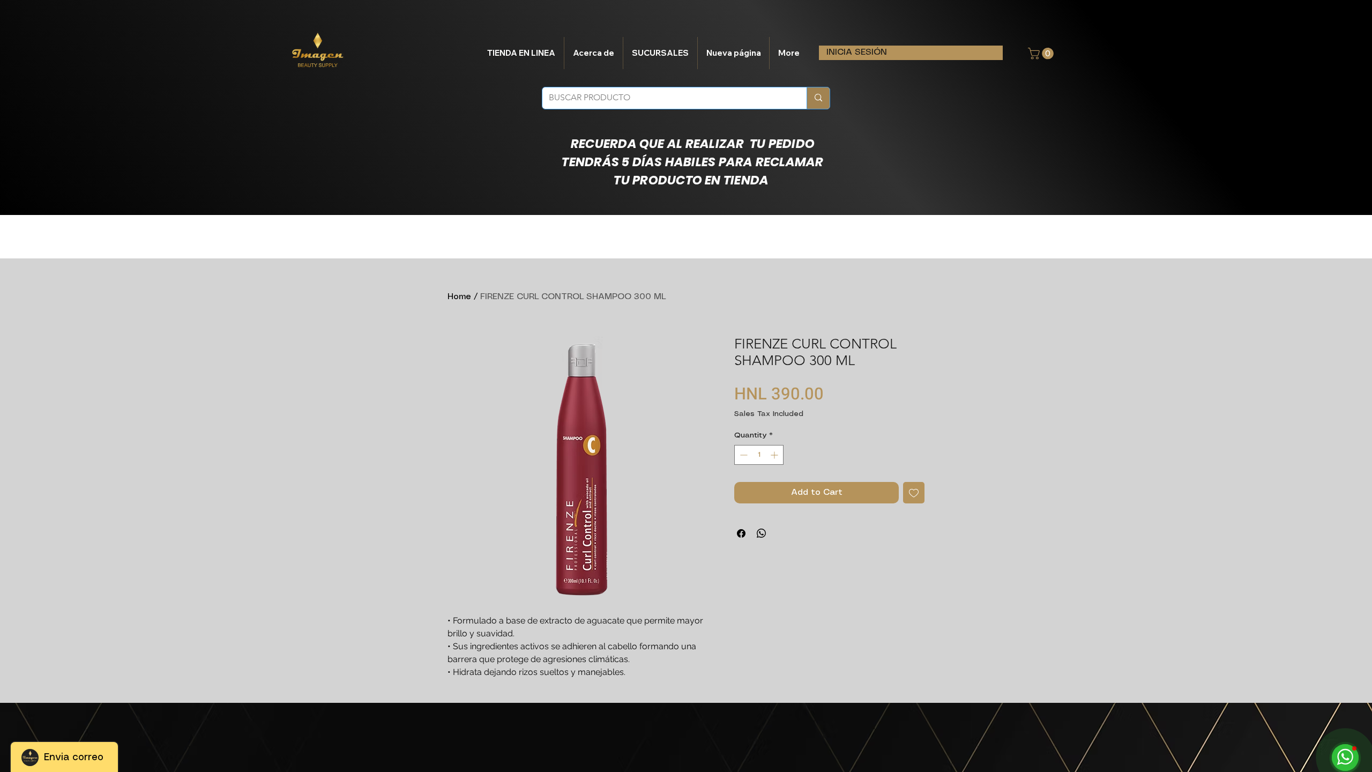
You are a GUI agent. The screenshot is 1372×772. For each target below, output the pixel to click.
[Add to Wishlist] (913, 492)
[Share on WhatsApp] (761, 533)
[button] (1042, 54)
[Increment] (775, 455)
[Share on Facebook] (741, 533)
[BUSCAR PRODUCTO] (818, 98)
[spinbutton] (759, 455)
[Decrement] (742, 455)
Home (459, 297)
